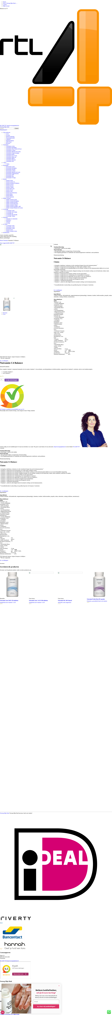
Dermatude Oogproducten (12, 173)
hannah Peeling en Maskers (12, 183)
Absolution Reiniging (11, 147)
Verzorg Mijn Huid (4, 813)
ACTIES (5, 224)
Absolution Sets (10, 161)
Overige (8, 223)
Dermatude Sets (10, 176)
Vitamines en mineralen (11, 218)
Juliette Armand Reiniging (12, 201)
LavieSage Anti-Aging (11, 212)
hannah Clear (9, 191)
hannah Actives (9, 184)
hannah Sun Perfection (11, 192)
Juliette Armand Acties (11, 199)
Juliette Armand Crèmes (12, 205)
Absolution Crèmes (10, 150)
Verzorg (4, 127)
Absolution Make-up (11, 157)
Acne (7, 133)
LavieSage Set (9, 213)
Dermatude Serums (10, 169)
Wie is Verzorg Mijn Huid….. (10, 3)
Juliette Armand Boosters (12, 203)
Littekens (8, 139)
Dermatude (5, 165)
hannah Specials (10, 197)
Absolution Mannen (11, 160)
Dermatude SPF (10, 175)
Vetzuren (8, 221)
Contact (5, 4)
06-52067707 (3, 125)
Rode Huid (8, 142)
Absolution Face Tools (11, 155)
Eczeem (8, 135)
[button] (58, 290)
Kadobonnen (6, 232)
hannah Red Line (10, 188)
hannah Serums (9, 186)
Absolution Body (10, 154)
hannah (5, 179)
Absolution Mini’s (10, 158)
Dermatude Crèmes (10, 170)
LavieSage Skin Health (11, 214)
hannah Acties (9, 180)
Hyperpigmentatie (10, 138)
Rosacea (8, 143)
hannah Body (9, 194)
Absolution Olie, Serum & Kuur (14, 149)
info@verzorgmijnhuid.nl (13, 125)
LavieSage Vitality (10, 216)
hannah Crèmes (10, 187)
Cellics (4, 162)
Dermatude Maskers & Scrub (13, 172)
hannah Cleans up (10, 181)
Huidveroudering (10, 136)
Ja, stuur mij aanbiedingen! (46, 1006)
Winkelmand (3, 130)
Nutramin (5, 217)
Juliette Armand (7, 198)
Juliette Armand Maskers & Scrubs (14, 207)
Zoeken (16, 128)
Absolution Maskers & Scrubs (13, 151)
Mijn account (6, 6)
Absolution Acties (10, 146)
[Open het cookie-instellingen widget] (2, 1012)
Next (4, 314)
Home (4, 2)
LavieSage (5, 209)
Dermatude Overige (11, 177)
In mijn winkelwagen (11, 380)
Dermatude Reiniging (11, 168)
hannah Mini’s (9, 195)
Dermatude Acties (10, 166)
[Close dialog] (59, 985)
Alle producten (6, 132)
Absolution (5, 144)
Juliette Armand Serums (12, 202)
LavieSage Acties (10, 210)
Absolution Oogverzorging (12, 153)
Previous (5, 312)
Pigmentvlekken (10, 140)
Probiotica (8, 220)
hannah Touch (9, 190)
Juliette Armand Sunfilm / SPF (13, 206)
